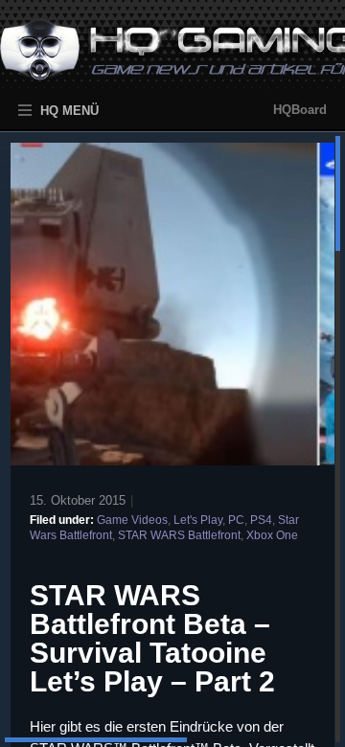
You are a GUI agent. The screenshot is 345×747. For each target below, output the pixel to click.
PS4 (261, 520)
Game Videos (132, 520)
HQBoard (300, 109)
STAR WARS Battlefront (179, 535)
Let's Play (197, 520)
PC (236, 520)
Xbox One (272, 535)
